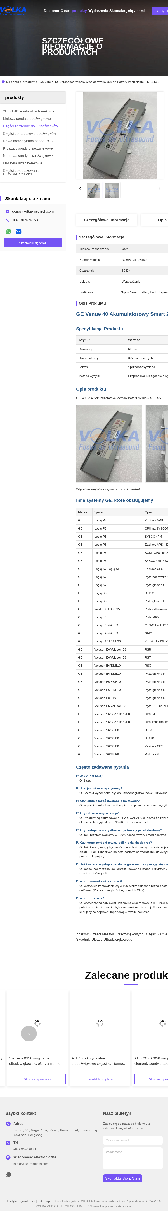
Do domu (51, 11)
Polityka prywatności (21, 1201)
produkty (79, 11)
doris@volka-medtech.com (33, 211)
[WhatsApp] (8, 231)
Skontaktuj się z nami (127, 11)
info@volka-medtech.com (31, 1163)
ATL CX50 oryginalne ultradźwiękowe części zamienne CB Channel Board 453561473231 (99, 1061)
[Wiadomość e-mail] (18, 231)
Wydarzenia (98, 11)
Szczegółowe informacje (107, 220)
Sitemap (44, 1201)
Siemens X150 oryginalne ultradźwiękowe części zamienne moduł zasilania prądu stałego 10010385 (34, 1061)
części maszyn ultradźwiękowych (116, 934)
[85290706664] (8, 1175)
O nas (65, 11)
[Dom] (13, 10)
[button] (29, 1033)
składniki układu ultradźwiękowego (104, 939)
